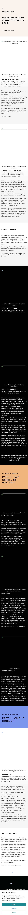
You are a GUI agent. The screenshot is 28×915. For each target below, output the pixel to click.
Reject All (14, 912)
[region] (14, 902)
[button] (8, 11)
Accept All (14, 904)
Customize (14, 908)
